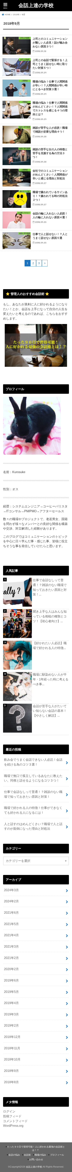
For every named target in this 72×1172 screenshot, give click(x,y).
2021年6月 (11, 912)
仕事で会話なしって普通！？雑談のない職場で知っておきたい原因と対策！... (50, 587)
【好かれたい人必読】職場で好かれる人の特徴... (50, 645)
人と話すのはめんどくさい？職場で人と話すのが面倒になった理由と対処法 (33, 826)
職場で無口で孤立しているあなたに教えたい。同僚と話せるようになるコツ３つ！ (33, 778)
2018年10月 (12, 1059)
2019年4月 (11, 1003)
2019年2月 (11, 1025)
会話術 (27, 1155)
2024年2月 (11, 901)
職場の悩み (40, 1155)
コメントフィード (15, 1121)
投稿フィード (12, 1116)
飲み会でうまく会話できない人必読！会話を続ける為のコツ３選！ (33, 762)
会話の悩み (14, 1155)
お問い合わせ (36, 1159)
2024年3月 (11, 890)
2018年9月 (11, 1070)
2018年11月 (12, 1048)
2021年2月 (11, 958)
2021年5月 (11, 924)
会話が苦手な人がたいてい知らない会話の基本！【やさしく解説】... (50, 710)
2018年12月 (12, 1037)
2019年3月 (11, 1014)
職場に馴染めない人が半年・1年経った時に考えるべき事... (50, 679)
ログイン (9, 1111)
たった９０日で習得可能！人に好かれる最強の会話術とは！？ (36, 1148)
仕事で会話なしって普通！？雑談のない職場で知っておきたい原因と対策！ (33, 794)
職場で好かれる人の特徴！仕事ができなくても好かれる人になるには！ (33, 810)
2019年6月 (11, 980)
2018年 (16, 14)
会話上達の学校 (36, 5)
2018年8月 (11, 1082)
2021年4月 (11, 935)
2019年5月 (11, 991)
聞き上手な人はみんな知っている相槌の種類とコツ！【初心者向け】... (50, 616)
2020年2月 (11, 969)
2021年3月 (11, 946)
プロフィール (57, 1155)
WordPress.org (13, 1125)
